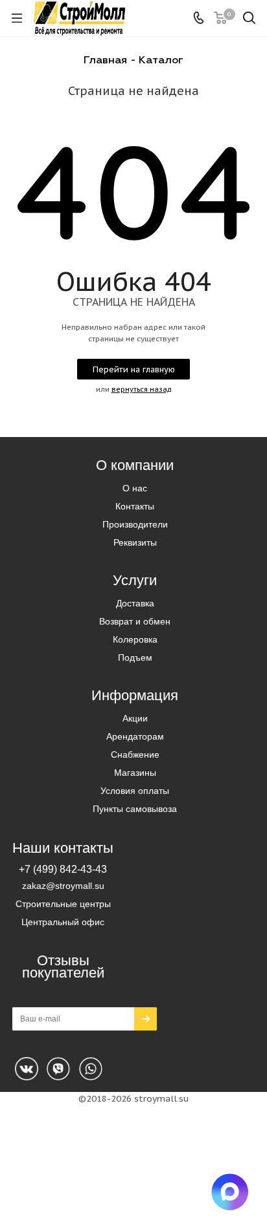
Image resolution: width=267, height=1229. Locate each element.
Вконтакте (26, 1068)
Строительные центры (63, 904)
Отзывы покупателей (63, 966)
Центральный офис (62, 922)
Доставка (135, 603)
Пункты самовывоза (135, 809)
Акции (135, 718)
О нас (134, 488)
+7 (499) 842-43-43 (63, 869)
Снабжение (135, 754)
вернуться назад (141, 389)
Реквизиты (135, 542)
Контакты (134, 506)
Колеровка (135, 639)
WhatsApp (58, 1068)
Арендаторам (135, 736)
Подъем (135, 657)
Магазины (135, 772)
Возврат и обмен (134, 621)
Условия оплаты (134, 790)
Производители (135, 524)
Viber (90, 1068)
